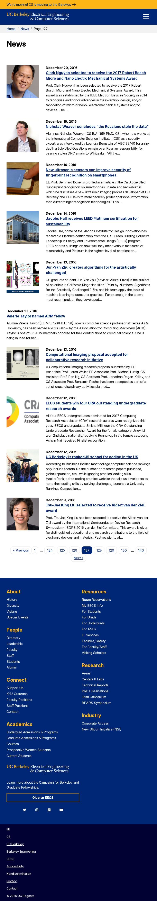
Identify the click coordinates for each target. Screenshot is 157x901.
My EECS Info (92, 605)
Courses (13, 744)
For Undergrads (93, 623)
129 (111, 550)
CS (8, 836)
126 (74, 550)
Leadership (15, 644)
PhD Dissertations (95, 691)
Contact (12, 712)
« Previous (22, 550)
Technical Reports (95, 685)
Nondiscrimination (19, 873)
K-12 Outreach (17, 694)
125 (62, 550)
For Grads (89, 617)
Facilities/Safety (94, 641)
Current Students (19, 756)
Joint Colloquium (94, 697)
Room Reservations (96, 600)
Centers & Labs (93, 679)
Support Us (15, 688)
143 (141, 550)
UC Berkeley (15, 844)
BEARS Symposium (96, 703)
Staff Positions (17, 706)
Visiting (12, 611)
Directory (13, 638)
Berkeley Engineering (21, 851)
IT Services (90, 635)
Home (11, 29)
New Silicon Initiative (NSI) (101, 729)
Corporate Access (95, 723)
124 (50, 550)
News (24, 29)
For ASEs (89, 629)
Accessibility (15, 866)
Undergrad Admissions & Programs (32, 732)
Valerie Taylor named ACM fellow (36, 316)
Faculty (12, 650)
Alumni (12, 667)
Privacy (12, 881)
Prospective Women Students (29, 750)
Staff (10, 656)
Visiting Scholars (94, 653)
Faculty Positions (19, 700)
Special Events (17, 617)
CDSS (10, 859)
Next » (80, 558)
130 (124, 550)
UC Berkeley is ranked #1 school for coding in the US (92, 457)
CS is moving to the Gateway (50, 4)
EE (8, 829)
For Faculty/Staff (94, 647)
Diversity (13, 605)
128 (99, 550)
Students (13, 661)
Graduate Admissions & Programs (31, 738)
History (12, 600)
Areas (86, 673)
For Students (91, 611)
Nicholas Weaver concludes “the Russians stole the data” (97, 126)
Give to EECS (43, 798)
